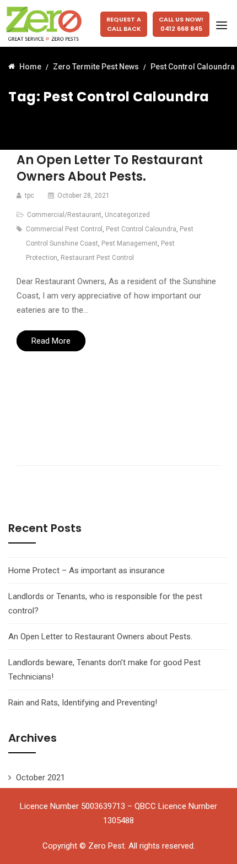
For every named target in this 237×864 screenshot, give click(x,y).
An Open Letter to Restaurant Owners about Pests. (110, 168)
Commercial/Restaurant (64, 215)
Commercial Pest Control (64, 229)
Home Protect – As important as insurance (86, 570)
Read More (51, 341)
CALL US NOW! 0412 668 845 (181, 24)
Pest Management (129, 243)
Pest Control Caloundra (141, 229)
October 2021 (40, 778)
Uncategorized (127, 215)
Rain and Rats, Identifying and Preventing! (82, 703)
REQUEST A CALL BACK (123, 24)
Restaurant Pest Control (97, 258)
